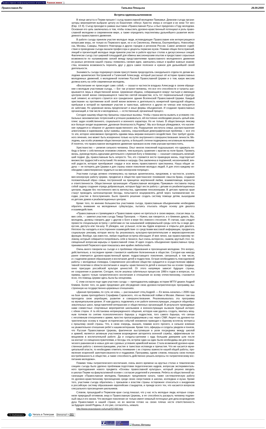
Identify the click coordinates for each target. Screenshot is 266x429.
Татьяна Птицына (133, 8)
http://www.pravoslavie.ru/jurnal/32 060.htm (99, 409)
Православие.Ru (12, 8)
